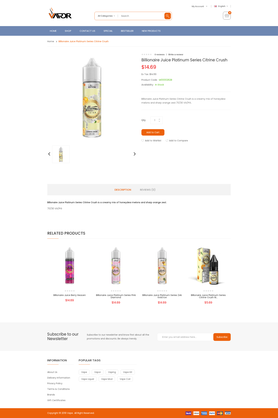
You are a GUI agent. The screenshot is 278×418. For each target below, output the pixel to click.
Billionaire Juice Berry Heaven (69, 295)
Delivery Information (58, 377)
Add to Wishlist (153, 140)
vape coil (125, 379)
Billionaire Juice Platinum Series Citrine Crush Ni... (208, 296)
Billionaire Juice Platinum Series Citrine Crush (84, 41)
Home (50, 41)
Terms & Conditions (58, 389)
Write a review (175, 54)
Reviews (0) (148, 190)
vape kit (127, 372)
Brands (51, 394)
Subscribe (222, 337)
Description (123, 190)
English (222, 6)
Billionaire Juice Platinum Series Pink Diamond (116, 296)
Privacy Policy (54, 383)
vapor (97, 372)
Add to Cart (152, 132)
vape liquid (87, 379)
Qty (143, 120)
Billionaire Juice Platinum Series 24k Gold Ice (162, 296)
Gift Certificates (56, 400)
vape (84, 372)
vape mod (106, 379)
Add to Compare (178, 140)
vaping (112, 372)
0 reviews (160, 54)
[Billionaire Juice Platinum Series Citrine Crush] (61, 154)
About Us (52, 372)
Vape (70, 413)
